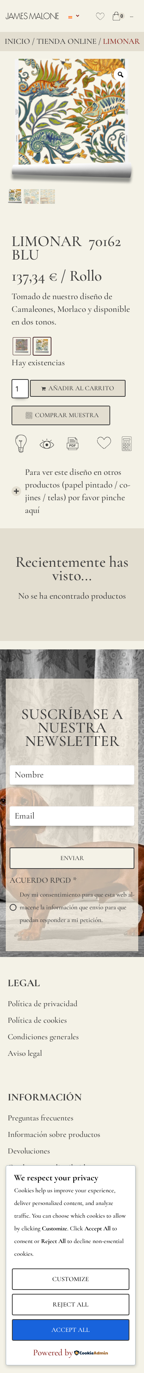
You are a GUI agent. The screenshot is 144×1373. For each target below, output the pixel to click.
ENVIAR (72, 858)
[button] (72, 491)
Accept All (70, 1330)
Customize (70, 1279)
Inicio (17, 41)
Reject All (70, 1304)
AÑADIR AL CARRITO (81, 388)
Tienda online (66, 41)
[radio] (21, 346)
